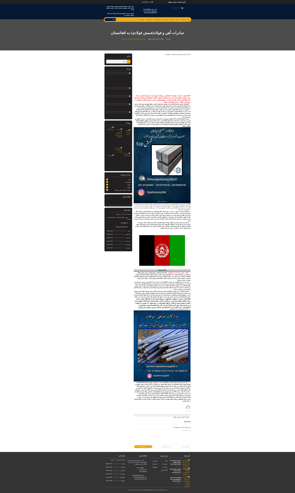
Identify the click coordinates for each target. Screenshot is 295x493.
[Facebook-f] (115, 1)
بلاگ (177, 19)
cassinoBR (127, 182)
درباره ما (168, 39)
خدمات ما (182, 19)
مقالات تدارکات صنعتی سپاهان (156, 39)
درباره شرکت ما (157, 19)
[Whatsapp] (111, 1)
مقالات (172, 19)
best (129, 179)
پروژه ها (166, 19)
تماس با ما (142, 19)
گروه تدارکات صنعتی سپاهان (176, 2)
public (128, 185)
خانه (188, 19)
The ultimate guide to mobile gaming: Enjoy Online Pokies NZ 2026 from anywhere (175, 464)
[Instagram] (113, 1)
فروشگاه (149, 19)
